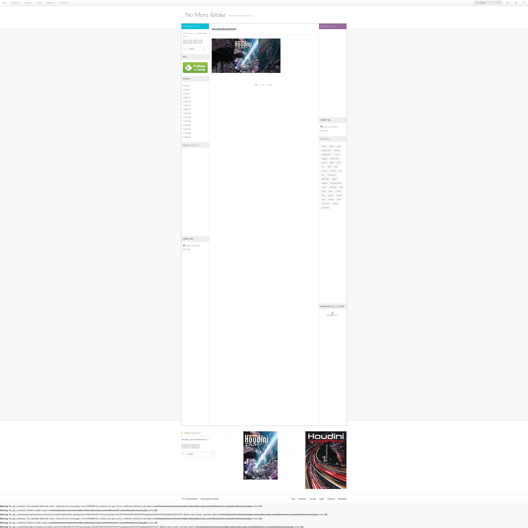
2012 (187, 137)
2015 (187, 125)
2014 (187, 129)
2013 (187, 133)
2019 (187, 109)
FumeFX (337, 150)
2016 (187, 121)
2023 (187, 93)
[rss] (507, 3)
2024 (187, 89)
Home (4, 3)
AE (340, 171)
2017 (187, 117)
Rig (323, 175)
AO (323, 167)
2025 (187, 85)
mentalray (333, 187)
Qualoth (331, 199)
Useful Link (50, 3)
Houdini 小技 (334, 158)
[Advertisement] (195, 192)
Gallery (39, 3)
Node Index (15, 3)
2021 (187, 101)
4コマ (339, 162)
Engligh (324, 158)
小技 (335, 167)
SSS (329, 167)
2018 (187, 113)
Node (323, 191)
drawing (324, 183)
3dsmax (324, 162)
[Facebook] (524, 3)
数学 (332, 162)
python (330, 195)
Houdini (335, 203)
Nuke (330, 191)
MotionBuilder (326, 150)
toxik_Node (325, 203)
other (339, 199)
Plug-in (324, 187)
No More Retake (205, 15)
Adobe (324, 146)
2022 (187, 97)
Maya (331, 146)
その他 (338, 191)
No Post (324, 171)
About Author (63, 3)
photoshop (325, 207)
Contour (333, 171)
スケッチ (337, 154)
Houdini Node (326, 154)
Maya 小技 (325, 179)
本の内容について (333, 315)
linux (323, 195)
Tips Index (28, 3)
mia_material (332, 175)
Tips (341, 187)
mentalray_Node (336, 183)
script (338, 146)
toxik (323, 199)
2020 (187, 105)
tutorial (339, 195)
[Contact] (200, 42)
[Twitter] (516, 3)
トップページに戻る (265, 85)
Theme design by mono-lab (209, 499)
